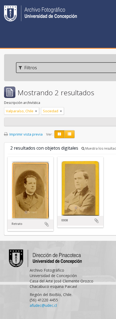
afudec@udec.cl (43, 305)
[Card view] (59, 134)
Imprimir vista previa (26, 134)
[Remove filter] (36, 111)
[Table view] (69, 134)
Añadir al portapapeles (46, 224)
